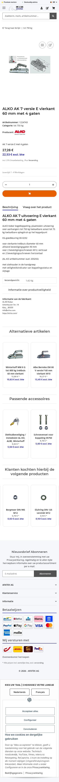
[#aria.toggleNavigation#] (3, 6)
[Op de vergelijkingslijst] (42, 45)
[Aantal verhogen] (53, 184)
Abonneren (45, 573)
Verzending (33, 160)
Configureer (30, 720)
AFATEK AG (33, 670)
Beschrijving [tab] (10, 207)
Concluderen (30, 729)
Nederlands (20, 692)
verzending (39, 662)
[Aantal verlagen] (6, 184)
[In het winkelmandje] (4, 37)
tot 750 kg (18, 125)
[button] (41, 8)
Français (40, 692)
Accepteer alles (30, 711)
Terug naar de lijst (12, 28)
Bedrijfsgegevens (13, 773)
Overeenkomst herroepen (15, 657)
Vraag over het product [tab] (37, 207)
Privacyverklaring (41, 767)
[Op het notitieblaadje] (50, 45)
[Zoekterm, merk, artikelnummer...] (53, 16)
